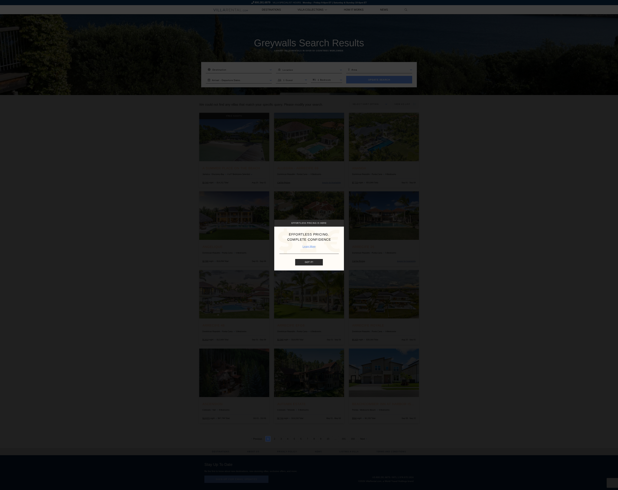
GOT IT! (309, 262)
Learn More (309, 246)
